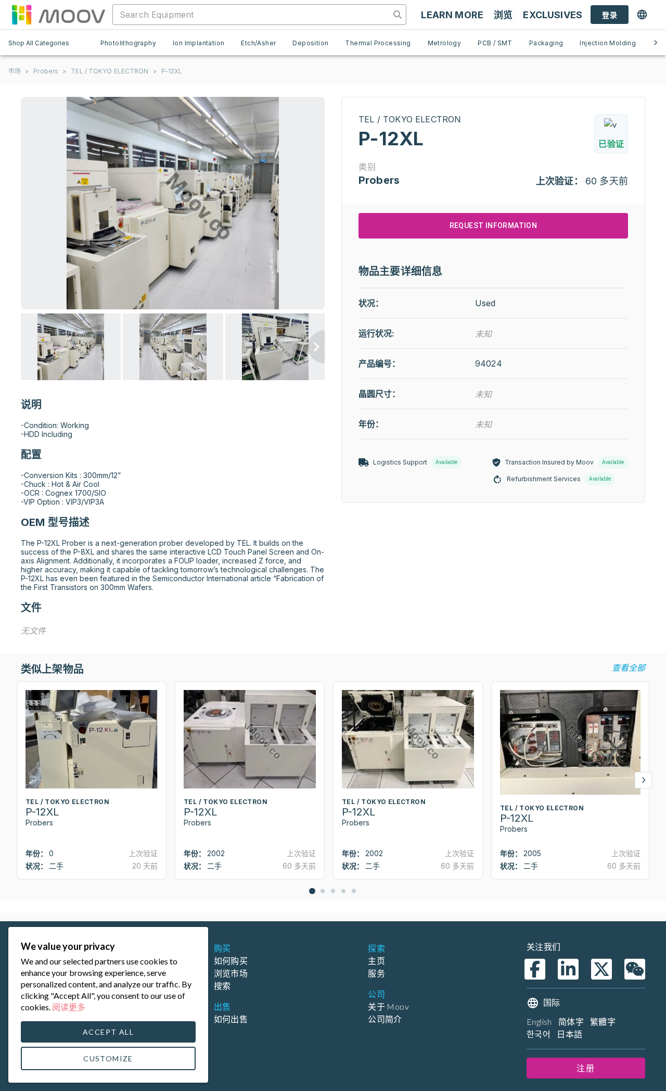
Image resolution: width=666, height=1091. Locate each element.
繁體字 (603, 1021)
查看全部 (628, 667)
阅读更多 (68, 1007)
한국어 (538, 1034)
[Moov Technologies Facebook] (534, 969)
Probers (45, 71)
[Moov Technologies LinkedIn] (568, 969)
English (539, 1021)
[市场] (58, 14)
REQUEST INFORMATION (493, 225)
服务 (376, 973)
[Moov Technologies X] (601, 969)
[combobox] (252, 14)
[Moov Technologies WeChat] (634, 969)
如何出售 (231, 1019)
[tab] (128, 42)
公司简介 (385, 1019)
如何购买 (231, 960)
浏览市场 (231, 973)
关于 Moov (388, 1006)
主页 (376, 960)
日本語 (569, 1034)
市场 (14, 71)
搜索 (222, 985)
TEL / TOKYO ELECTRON (109, 71)
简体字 (571, 1021)
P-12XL (172, 71)
